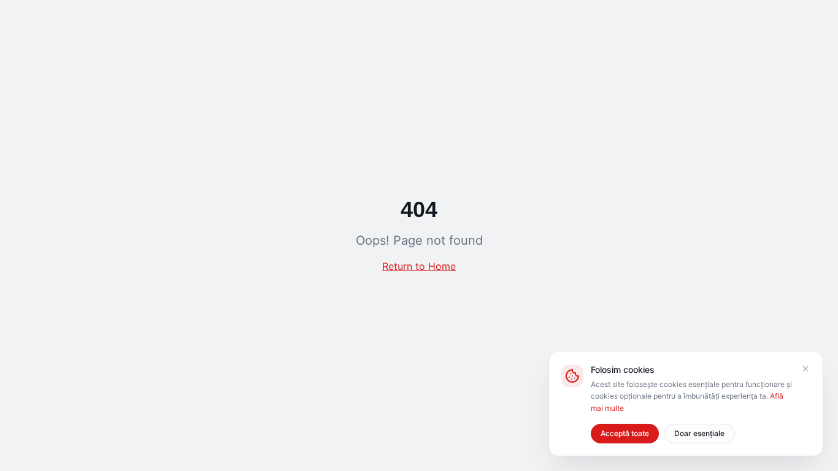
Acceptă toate (625, 433)
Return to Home (419, 266)
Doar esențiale (699, 433)
